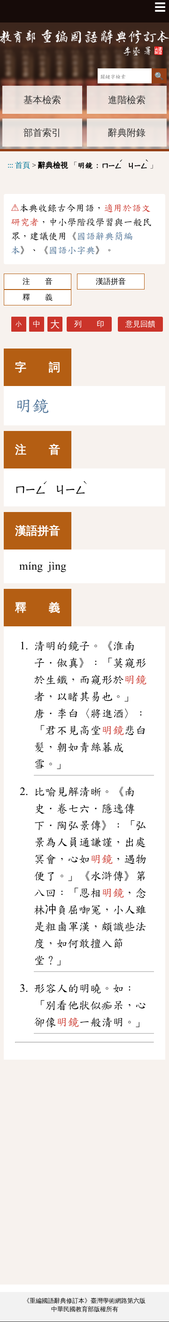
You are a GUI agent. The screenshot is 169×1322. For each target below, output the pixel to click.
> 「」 (82, 163)
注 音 (38, 281)
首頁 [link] (22, 165)
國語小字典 (71, 250)
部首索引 (42, 132)
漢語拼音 (111, 281)
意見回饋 (140, 324)
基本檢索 (42, 100)
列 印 (89, 324)
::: (10, 165)
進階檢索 (127, 100)
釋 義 (38, 297)
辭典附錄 (127, 132)
